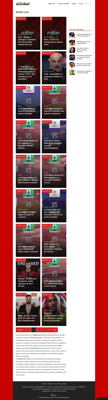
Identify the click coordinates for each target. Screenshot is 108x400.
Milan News (51, 3)
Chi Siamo (44, 383)
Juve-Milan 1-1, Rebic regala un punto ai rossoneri (27, 214)
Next (54, 330)
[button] (86, 3)
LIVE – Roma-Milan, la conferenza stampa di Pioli (53, 76)
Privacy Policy (57, 383)
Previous (20, 330)
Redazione (50, 383)
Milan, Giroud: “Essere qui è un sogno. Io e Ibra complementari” (27, 318)
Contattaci (63, 391)
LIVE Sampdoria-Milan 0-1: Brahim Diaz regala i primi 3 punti (53, 283)
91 (49, 330)
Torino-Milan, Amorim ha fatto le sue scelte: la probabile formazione (84, 57)
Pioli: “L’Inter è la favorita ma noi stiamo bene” (53, 42)
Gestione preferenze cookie (102, 398)
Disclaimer (64, 383)
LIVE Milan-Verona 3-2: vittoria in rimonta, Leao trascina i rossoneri (54, 111)
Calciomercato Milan (63, 3)
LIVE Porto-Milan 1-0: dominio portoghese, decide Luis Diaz (27, 111)
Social (81, 3)
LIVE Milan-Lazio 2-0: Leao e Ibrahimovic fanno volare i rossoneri (28, 249)
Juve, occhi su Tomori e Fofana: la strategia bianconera (83, 50)
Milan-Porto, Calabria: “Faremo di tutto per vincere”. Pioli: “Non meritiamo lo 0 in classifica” (27, 74)
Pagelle (74, 3)
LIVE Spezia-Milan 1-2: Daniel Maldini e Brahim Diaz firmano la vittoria (28, 180)
